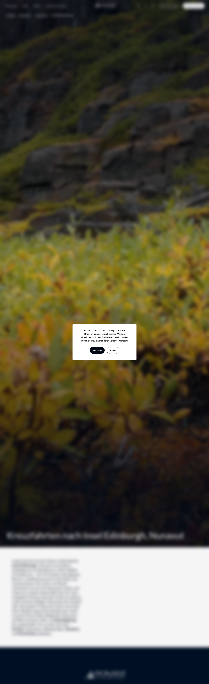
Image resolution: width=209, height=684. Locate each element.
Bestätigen (97, 350)
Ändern (113, 350)
